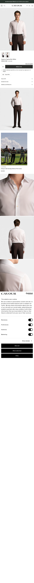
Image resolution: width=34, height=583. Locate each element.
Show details (26, 341)
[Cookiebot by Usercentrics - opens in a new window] (26, 294)
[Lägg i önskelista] (3, 66)
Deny (17, 355)
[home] (17, 6)
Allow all (17, 345)
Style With (7, 74)
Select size (19, 66)
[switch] (30, 325)
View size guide (29, 63)
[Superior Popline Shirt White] (7, 54)
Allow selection (17, 351)
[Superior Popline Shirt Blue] (3, 54)
